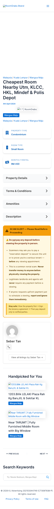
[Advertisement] (27, 48)
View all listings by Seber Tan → (27, 357)
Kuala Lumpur (21, 77)
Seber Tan (13, 341)
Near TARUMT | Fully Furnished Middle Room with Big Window (23, 426)
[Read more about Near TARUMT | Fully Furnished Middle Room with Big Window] (26, 414)
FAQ (46, 499)
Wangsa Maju (36, 77)
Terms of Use (32, 499)
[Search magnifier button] (47, 477)
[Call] (9, 347)
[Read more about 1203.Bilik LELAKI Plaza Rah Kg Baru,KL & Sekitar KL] (26, 386)
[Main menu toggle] (48, 6)
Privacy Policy (13, 499)
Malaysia (7, 77)
